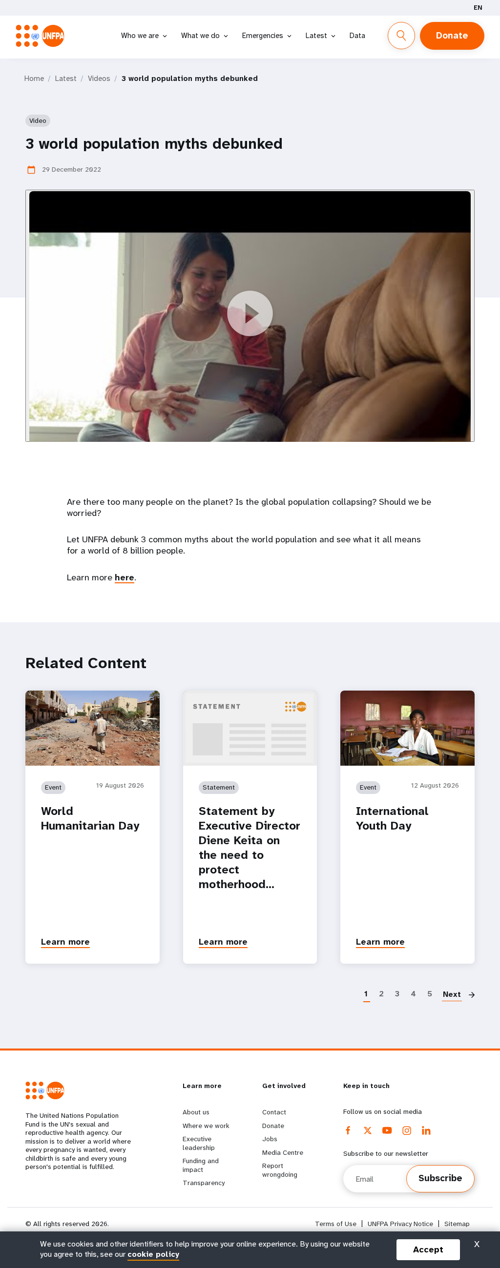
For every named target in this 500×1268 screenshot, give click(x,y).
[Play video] (250, 316)
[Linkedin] (426, 1130)
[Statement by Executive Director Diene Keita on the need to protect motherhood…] (250, 728)
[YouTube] (387, 1130)
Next (452, 994)
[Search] (401, 35)
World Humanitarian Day (90, 818)
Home (34, 78)
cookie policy (153, 1254)
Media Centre (282, 1152)
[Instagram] (406, 1130)
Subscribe (440, 1178)
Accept (428, 1249)
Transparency (204, 1182)
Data (357, 35)
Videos (99, 78)
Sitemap (457, 1224)
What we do (200, 35)
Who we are (140, 35)
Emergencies (262, 35)
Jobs (269, 1138)
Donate (452, 35)
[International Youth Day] (407, 728)
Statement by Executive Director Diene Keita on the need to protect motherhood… (249, 848)
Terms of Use (335, 1224)
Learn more (65, 942)
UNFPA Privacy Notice (400, 1224)
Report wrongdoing (279, 1170)
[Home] (43, 36)
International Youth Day (392, 818)
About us (196, 1112)
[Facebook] (348, 1130)
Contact (274, 1112)
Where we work (206, 1125)
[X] (367, 1130)
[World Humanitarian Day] (92, 728)
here (124, 577)
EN (478, 7)
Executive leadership (199, 1143)
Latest (316, 35)
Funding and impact (201, 1165)
